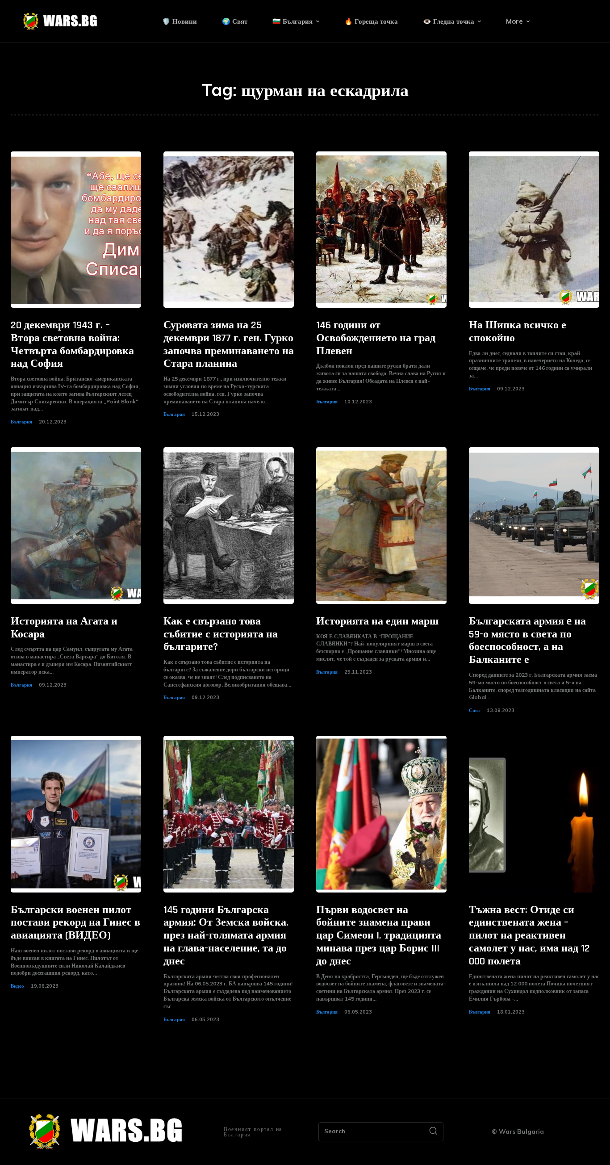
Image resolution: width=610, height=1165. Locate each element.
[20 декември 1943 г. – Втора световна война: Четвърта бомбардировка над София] (76, 229)
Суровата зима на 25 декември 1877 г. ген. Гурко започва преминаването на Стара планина (228, 344)
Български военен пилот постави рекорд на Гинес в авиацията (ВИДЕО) (75, 923)
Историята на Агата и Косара (64, 628)
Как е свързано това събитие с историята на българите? (220, 634)
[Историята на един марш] (381, 525)
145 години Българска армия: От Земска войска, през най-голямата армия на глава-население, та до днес (225, 935)
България (21, 422)
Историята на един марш (377, 621)
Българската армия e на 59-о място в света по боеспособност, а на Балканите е (527, 640)
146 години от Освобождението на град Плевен (375, 338)
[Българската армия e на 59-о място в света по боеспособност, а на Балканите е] (534, 525)
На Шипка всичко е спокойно (517, 331)
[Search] (433, 1132)
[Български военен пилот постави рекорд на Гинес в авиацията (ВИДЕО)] (76, 814)
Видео (17, 986)
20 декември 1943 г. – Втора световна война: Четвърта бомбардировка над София (72, 344)
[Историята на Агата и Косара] (76, 525)
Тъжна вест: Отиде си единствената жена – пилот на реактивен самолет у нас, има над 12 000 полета (529, 935)
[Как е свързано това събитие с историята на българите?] (228, 525)
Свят (474, 710)
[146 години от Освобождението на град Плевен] (381, 229)
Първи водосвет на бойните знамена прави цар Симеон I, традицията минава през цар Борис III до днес (378, 935)
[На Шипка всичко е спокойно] (534, 229)
